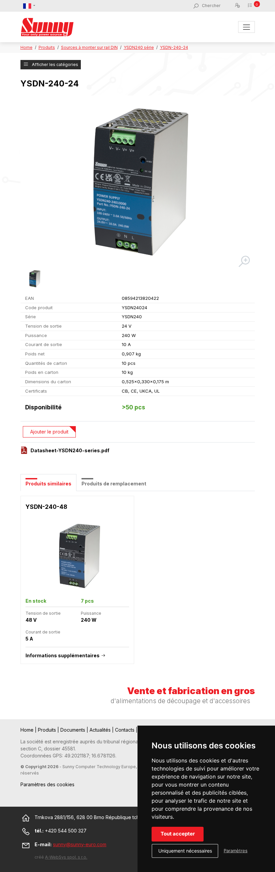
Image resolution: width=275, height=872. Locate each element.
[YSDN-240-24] (136, 181)
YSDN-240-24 (174, 47)
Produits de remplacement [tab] (113, 483)
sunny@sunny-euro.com (79, 844)
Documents (73, 730)
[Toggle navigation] (246, 27)
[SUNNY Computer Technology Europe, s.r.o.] (47, 27)
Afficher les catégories (54, 64)
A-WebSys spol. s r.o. (66, 857)
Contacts (125, 730)
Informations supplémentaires (62, 655)
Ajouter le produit (49, 431)
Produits (47, 47)
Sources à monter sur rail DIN (89, 47)
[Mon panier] (251, 5)
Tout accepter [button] (178, 833)
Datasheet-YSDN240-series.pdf (70, 450)
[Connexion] (238, 6)
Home (26, 47)
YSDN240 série (139, 47)
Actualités (101, 730)
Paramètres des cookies (47, 784)
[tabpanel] (137, 583)
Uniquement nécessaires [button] (185, 851)
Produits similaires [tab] (48, 483)
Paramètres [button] (236, 850)
